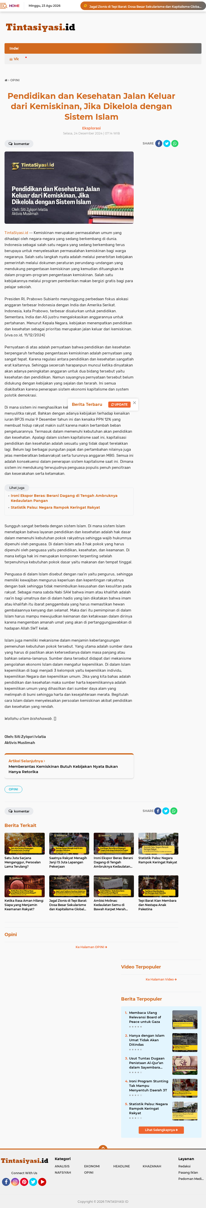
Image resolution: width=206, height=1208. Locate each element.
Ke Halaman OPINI (90, 947)
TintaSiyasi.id (16, 233)
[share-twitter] (166, 143)
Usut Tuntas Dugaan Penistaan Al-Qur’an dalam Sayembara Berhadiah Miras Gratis (148, 1063)
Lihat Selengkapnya (160, 1130)
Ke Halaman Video (160, 979)
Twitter (35, 1188)
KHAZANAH (152, 1166)
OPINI (13, 789)
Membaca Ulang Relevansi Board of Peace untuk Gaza (145, 1017)
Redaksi (184, 1166)
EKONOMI (92, 1166)
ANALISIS (62, 1166)
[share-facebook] (158, 143)
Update (121, 404)
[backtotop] (103, 1149)
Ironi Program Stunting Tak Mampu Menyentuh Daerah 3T (148, 1085)
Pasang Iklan (188, 1172)
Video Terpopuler (141, 967)
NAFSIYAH (63, 1172)
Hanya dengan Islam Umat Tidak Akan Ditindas (147, 1039)
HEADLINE (121, 1166)
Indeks (16, 48)
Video (19, 59)
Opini (11, 934)
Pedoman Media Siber (192, 1179)
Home (14, 6)
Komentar (21, 144)
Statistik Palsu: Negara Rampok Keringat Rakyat (148, 1108)
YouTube (45, 1188)
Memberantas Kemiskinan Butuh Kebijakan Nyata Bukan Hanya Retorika (63, 769)
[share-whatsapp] (174, 143)
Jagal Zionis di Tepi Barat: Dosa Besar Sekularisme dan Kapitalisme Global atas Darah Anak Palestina (145, 6)
